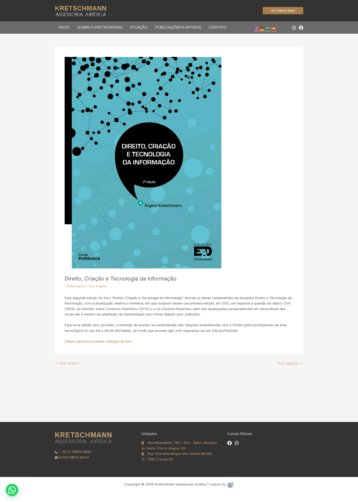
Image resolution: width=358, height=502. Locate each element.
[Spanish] (273, 29)
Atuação (139, 27)
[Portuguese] (267, 29)
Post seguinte (290, 363)
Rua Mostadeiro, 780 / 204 (169, 443)
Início (64, 27)
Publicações (76, 286)
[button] (283, 10)
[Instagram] (294, 27)
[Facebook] (301, 27)
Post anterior (67, 363)
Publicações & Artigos (178, 27)
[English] (256, 29)
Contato (218, 27)
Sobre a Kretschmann (99, 27)
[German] (261, 29)
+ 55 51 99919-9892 (75, 452)
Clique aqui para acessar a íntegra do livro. (99, 341)
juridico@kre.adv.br (74, 457)
